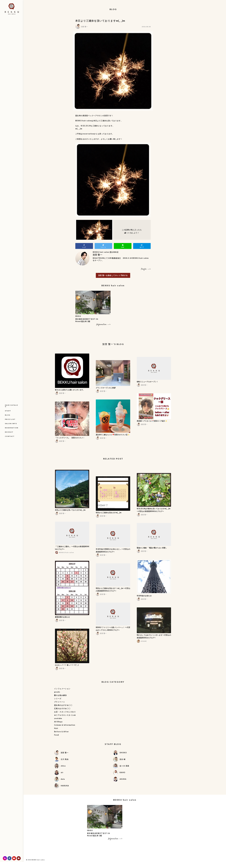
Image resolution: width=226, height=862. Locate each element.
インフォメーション (62, 689)
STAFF (8, 411)
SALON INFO (11, 423)
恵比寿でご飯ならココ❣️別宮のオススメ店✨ (112, 435)
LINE (122, 247)
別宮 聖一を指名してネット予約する (113, 275)
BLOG (7, 415)
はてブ (142, 247)
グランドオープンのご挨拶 (106, 388)
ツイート (103, 247)
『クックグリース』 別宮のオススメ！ (70, 438)
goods (57, 692)
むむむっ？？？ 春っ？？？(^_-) (67, 665)
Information (101, 324)
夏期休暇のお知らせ (62, 617)
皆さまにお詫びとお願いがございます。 (70, 390)
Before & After (61, 732)
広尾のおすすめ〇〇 (62, 708)
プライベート (59, 702)
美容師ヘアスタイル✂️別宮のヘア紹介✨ (152, 421)
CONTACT (10, 436)
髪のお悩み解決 (60, 695)
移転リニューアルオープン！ (147, 382)
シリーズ (57, 699)
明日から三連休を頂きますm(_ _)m (108, 513)
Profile (144, 269)
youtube (58, 718)
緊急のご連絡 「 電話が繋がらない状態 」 (152, 548)
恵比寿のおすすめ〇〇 (63, 705)
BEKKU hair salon (38, 859)
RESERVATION (11, 428)
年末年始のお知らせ (144, 596)
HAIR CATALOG (11, 405)
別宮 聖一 (84, 27)
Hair (56, 728)
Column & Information (64, 725)
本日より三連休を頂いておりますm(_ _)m (70, 510)
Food (56, 735)
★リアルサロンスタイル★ (65, 715)
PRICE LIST (10, 419)
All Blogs (58, 722)
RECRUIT (9, 432)
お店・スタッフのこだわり (65, 712)
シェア (84, 247)
